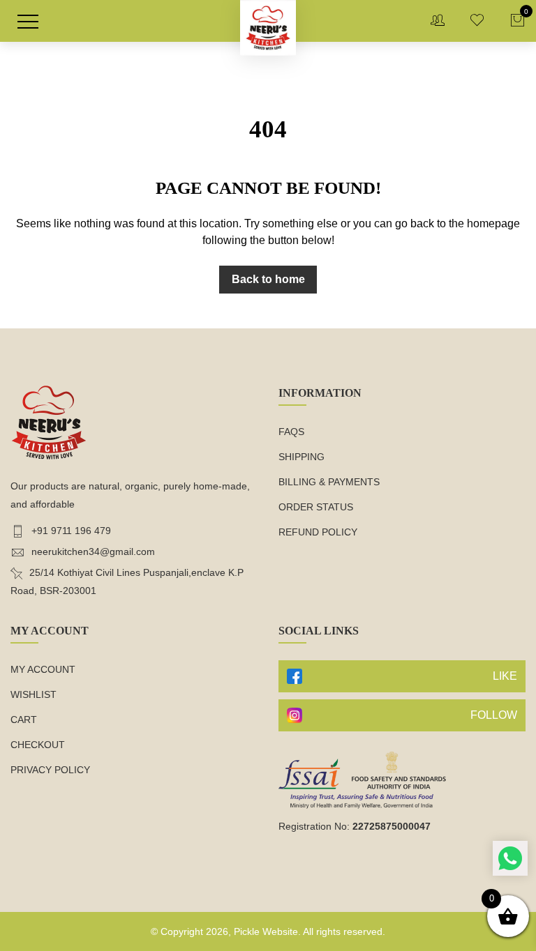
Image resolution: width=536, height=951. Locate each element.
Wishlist (33, 694)
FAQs (291, 431)
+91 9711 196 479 (71, 530)
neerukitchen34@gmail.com (93, 551)
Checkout (37, 744)
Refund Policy (317, 532)
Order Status (315, 506)
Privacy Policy (50, 769)
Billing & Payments (329, 481)
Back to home (268, 279)
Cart (23, 719)
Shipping (301, 456)
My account (42, 669)
